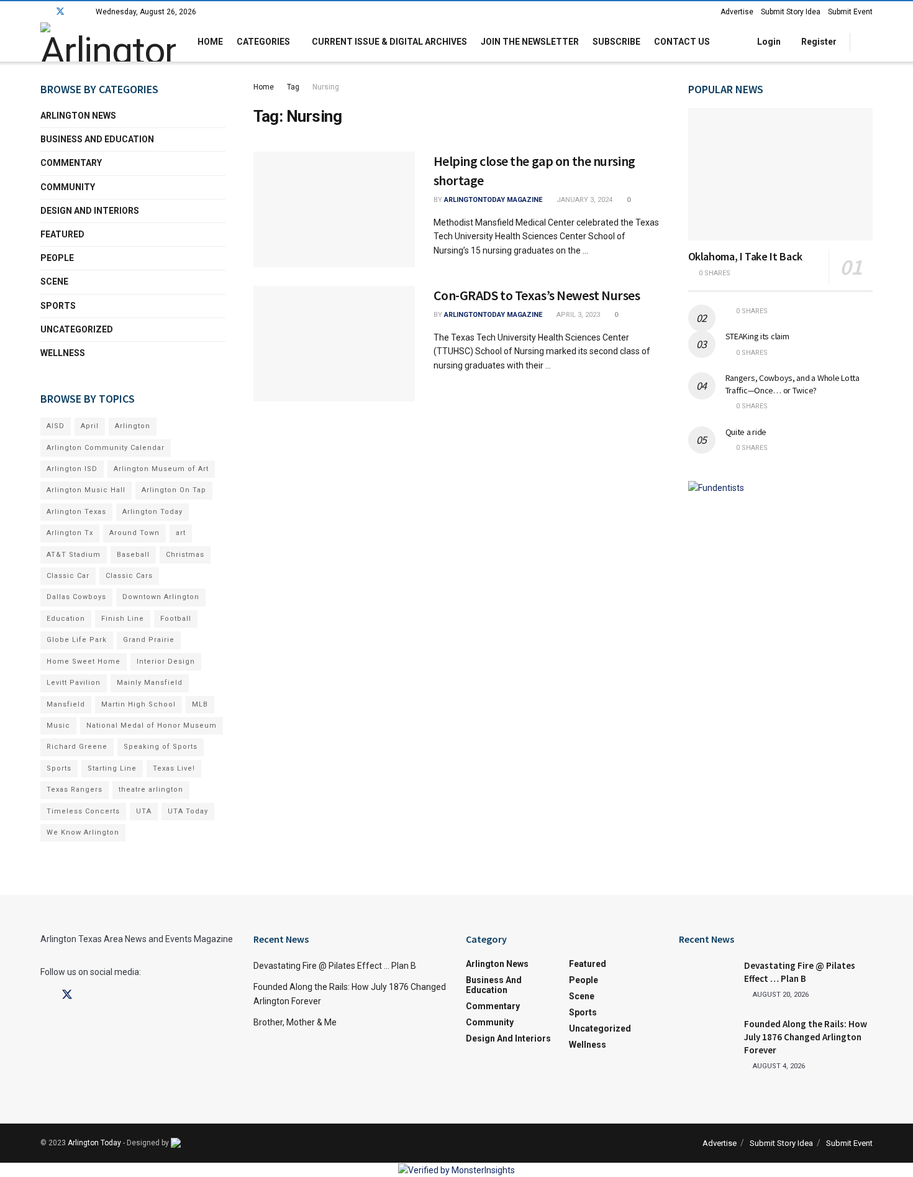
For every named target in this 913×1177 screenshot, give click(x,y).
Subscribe (616, 42)
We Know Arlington (83, 832)
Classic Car (68, 576)
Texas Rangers (74, 789)
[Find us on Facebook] (43, 11)
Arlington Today (152, 512)
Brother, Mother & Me (295, 1022)
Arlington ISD (72, 469)
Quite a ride (746, 431)
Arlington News (78, 116)
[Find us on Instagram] (76, 11)
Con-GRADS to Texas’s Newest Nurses (537, 295)
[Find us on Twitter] (60, 11)
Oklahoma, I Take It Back (745, 256)
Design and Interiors (89, 211)
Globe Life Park (77, 640)
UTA (144, 811)
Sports (58, 306)
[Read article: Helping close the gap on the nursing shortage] (334, 209)
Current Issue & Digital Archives (389, 42)
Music (58, 725)
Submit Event (850, 11)
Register (818, 42)
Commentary (71, 163)
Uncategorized (76, 329)
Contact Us (682, 42)
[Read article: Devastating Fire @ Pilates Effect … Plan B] (707, 979)
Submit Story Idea (790, 11)
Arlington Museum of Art (161, 469)
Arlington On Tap (174, 490)
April (90, 426)
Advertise (736, 11)
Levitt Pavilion (74, 683)
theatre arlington (151, 789)
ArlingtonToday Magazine (493, 200)
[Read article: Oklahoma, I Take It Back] (780, 174)
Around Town (134, 533)
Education (66, 619)
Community (67, 187)
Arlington (132, 426)
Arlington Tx (70, 533)
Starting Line (112, 768)
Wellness (62, 353)
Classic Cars (129, 576)
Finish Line (122, 619)
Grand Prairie (149, 640)
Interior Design (166, 661)
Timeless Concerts (83, 811)
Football (175, 619)
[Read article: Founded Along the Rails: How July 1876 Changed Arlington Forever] (707, 1037)
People (57, 258)
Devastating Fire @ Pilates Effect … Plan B (334, 966)
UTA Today (188, 811)
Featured (62, 234)
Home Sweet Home (83, 661)
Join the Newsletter (530, 42)
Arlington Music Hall (86, 490)
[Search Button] (868, 42)
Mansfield (66, 704)
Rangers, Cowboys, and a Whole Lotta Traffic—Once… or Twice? (792, 384)
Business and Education (97, 139)
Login (768, 42)
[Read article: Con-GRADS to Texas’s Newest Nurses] (334, 343)
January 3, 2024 (583, 200)
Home (210, 42)
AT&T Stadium (74, 555)
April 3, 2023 (577, 315)
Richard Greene (77, 747)
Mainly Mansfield (150, 683)
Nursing (325, 87)
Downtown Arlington (160, 597)
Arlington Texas (76, 512)
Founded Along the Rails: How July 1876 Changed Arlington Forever (805, 1037)
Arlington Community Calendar (106, 448)
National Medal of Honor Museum (151, 725)
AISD (56, 426)
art (181, 533)
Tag (293, 87)
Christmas (185, 555)
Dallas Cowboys (76, 597)
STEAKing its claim (757, 336)
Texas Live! (174, 768)
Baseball (133, 555)
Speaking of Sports (161, 747)
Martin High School (138, 704)
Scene (54, 281)
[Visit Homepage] (108, 42)
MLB (200, 704)
